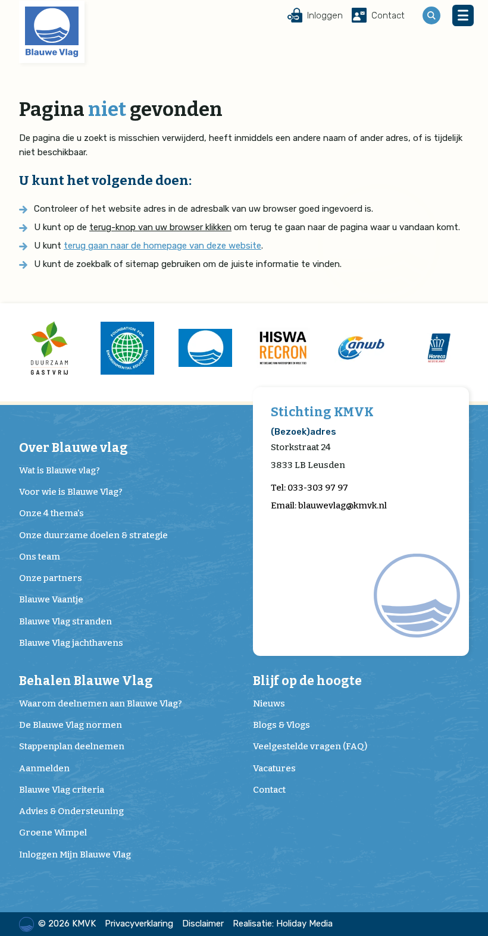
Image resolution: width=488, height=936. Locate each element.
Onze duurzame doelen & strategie (93, 535)
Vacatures (274, 768)
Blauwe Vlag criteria (61, 789)
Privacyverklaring (139, 923)
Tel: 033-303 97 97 (309, 487)
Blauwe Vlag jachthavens (71, 642)
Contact (269, 789)
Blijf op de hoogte (307, 681)
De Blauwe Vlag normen (70, 725)
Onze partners (50, 578)
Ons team (39, 556)
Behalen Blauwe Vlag (86, 681)
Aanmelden (44, 768)
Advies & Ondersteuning (71, 811)
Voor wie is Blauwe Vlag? (71, 491)
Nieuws (269, 703)
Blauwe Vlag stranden (65, 621)
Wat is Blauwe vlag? (59, 470)
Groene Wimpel (53, 832)
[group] (49, 348)
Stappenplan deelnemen (71, 746)
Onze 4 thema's (51, 513)
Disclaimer (203, 923)
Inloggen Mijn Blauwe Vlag (75, 854)
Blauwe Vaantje (51, 599)
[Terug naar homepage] (52, 32)
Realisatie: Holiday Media (283, 923)
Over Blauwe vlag (73, 448)
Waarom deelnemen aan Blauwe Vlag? (100, 703)
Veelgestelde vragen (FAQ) (310, 746)
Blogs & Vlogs (281, 725)
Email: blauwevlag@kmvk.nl (329, 505)
